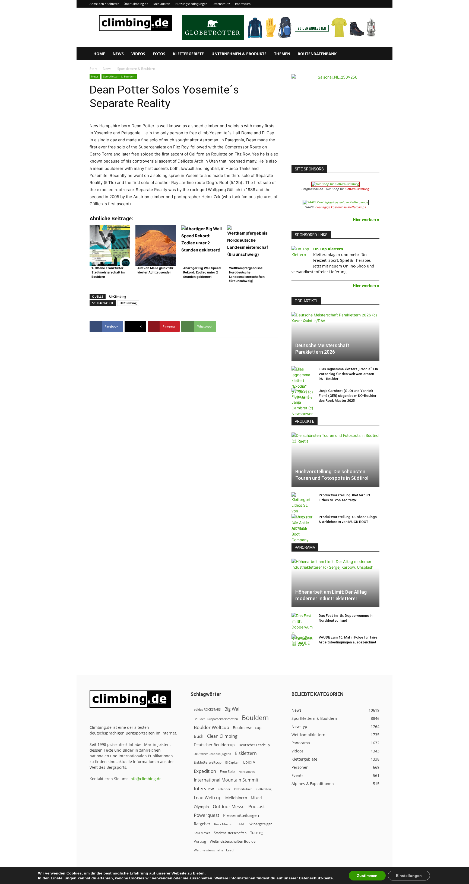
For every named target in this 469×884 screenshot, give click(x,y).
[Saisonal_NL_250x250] (335, 118)
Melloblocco (236, 797)
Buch (198, 736)
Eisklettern (246, 753)
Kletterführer (243, 789)
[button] (372, 54)
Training (256, 832)
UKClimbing (117, 296)
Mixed (256, 797)
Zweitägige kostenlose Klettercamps (340, 207)
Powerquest (206, 815)
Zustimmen (367, 875)
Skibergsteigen (260, 823)
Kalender (224, 789)
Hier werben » (366, 219)
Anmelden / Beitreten (104, 4)
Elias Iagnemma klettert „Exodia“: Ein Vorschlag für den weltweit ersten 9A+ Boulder (348, 374)
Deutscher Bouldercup (214, 744)
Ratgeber (202, 824)
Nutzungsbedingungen (191, 4)
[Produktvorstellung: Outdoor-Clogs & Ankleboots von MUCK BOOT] (302, 528)
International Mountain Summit (226, 780)
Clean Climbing (222, 736)
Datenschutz (221, 4)
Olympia (201, 806)
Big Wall (232, 709)
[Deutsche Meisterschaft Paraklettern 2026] (335, 336)
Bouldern (255, 718)
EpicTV (249, 762)
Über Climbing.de (136, 4)
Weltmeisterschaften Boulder (233, 841)
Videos (138, 53)
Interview (204, 788)
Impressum (243, 4)
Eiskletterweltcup (207, 762)
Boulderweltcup (247, 727)
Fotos (159, 53)
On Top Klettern (328, 248)
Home (99, 53)
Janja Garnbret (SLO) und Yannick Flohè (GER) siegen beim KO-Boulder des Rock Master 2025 (347, 396)
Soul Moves (202, 833)
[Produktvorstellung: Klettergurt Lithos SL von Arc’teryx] (302, 511)
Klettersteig (263, 789)
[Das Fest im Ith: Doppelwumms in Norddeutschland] (302, 630)
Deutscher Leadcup (254, 744)
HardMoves (247, 772)
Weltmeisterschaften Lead (213, 850)
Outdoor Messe (229, 807)
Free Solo (227, 771)
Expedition (205, 771)
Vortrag (200, 841)
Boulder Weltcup (211, 727)
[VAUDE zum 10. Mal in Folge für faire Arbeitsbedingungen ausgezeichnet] (302, 642)
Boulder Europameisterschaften (216, 719)
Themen (282, 53)
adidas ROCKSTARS (207, 709)
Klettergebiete (188, 53)
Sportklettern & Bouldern (119, 76)
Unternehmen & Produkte (239, 53)
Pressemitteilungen (241, 815)
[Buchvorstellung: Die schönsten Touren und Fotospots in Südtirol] (335, 459)
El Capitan (232, 762)
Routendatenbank (317, 53)
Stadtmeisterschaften (230, 832)
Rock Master (223, 824)
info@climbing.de (145, 778)
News (118, 53)
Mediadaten (161, 4)
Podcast (256, 806)
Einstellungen (64, 878)
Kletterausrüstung (357, 189)
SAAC (241, 824)
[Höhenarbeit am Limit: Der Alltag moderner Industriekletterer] (335, 583)
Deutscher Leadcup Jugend (212, 754)
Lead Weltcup (207, 798)
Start (93, 68)
